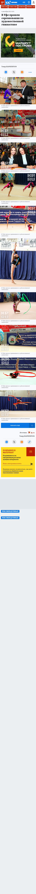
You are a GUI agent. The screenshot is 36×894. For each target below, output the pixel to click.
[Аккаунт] (33, 2)
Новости (4, 7)
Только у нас (13, 7)
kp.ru (33, 433)
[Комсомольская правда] (11, 2)
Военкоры (22, 7)
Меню (2, 2)
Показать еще (15, 425)
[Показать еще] (30, 72)
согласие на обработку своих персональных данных (13, 472)
